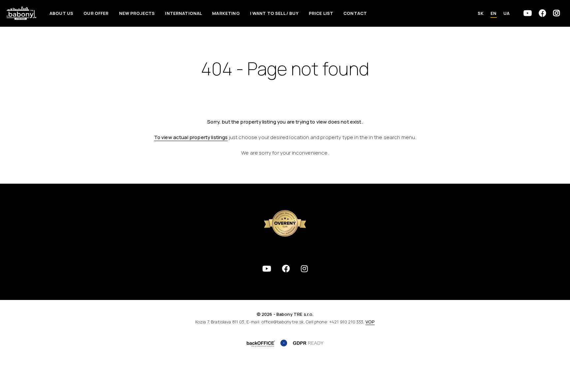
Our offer (96, 13)
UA (506, 13)
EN (493, 13)
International (183, 13)
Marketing (225, 13)
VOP (370, 322)
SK (481, 13)
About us (61, 13)
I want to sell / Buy (274, 13)
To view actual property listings (191, 137)
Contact (355, 13)
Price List (321, 13)
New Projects (137, 13)
